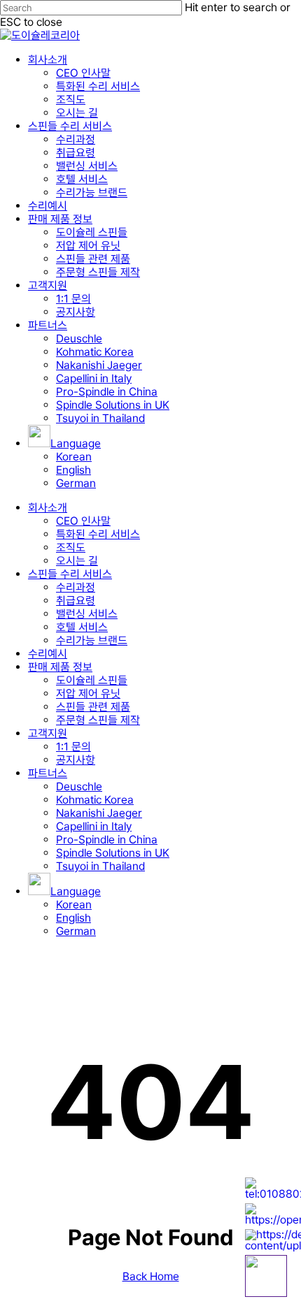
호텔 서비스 (82, 627)
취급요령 (75, 600)
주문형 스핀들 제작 (98, 720)
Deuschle (79, 786)
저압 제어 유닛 (88, 693)
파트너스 (47, 773)
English (73, 917)
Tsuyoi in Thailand (100, 866)
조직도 (70, 547)
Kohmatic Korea (95, 799)
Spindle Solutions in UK (112, 852)
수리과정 (75, 587)
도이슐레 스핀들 (91, 680)
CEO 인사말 (83, 521)
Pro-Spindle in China (107, 839)
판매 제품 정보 (60, 667)
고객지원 (47, 733)
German (76, 931)
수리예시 (47, 653)
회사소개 (47, 507)
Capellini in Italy (94, 826)
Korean (74, 904)
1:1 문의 (73, 746)
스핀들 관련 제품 (93, 706)
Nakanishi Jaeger (99, 813)
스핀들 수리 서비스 (70, 574)
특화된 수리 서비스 (98, 534)
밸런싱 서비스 (87, 614)
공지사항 (75, 760)
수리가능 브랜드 (91, 640)
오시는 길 (77, 560)
